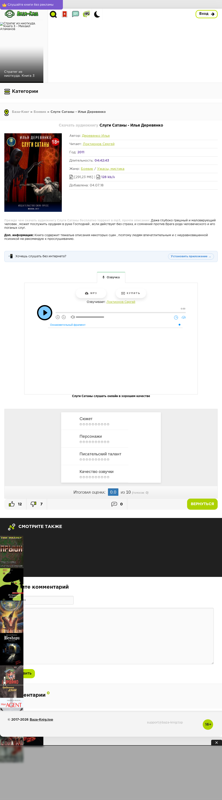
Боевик (40, 111)
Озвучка (113, 277)
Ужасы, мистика (110, 168)
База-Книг (20, 111)
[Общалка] (75, 14)
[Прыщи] (11, 552)
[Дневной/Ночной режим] (97, 14)
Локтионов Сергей (98, 144)
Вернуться (202, 504)
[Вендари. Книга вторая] (11, 649)
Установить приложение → (191, 256)
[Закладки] (64, 14)
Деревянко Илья (96, 135)
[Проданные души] (11, 681)
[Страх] (11, 617)
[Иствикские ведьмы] (11, 584)
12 (19, 504)
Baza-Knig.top (41, 719)
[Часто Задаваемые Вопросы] (86, 14)
